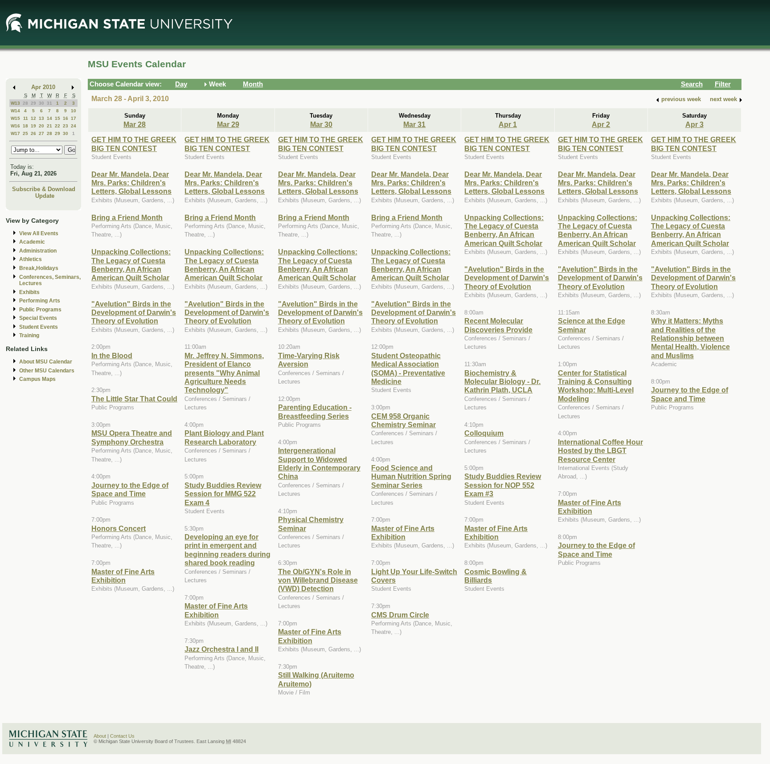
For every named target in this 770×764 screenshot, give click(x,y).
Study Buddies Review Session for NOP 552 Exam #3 (502, 485)
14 (49, 118)
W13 (15, 103)
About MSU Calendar (45, 362)
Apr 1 (508, 124)
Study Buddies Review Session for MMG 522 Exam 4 (222, 494)
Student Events (38, 327)
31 (49, 103)
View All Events (38, 233)
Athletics (30, 259)
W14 (15, 110)
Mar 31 (414, 124)
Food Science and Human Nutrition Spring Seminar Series (411, 476)
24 (73, 125)
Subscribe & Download (43, 189)
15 (57, 118)
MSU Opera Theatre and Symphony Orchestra (131, 437)
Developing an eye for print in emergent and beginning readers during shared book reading (227, 550)
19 (33, 125)
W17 (15, 133)
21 (49, 125)
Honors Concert (118, 528)
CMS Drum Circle (400, 615)
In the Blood (111, 355)
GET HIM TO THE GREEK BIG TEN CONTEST (133, 143)
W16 (15, 125)
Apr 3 (694, 124)
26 (33, 133)
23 (65, 125)
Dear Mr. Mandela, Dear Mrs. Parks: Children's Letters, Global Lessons (131, 183)
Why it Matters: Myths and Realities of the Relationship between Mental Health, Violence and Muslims (690, 338)
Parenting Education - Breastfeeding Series (315, 411)
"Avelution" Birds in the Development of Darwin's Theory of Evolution (133, 312)
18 (25, 125)
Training (29, 335)
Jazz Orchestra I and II (221, 649)
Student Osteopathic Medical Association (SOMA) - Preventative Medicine (408, 368)
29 (33, 103)
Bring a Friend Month (127, 217)
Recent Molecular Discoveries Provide (498, 325)
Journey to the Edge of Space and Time (129, 489)
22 (57, 125)
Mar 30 (321, 124)
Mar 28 (134, 124)
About (100, 736)
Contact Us (122, 736)
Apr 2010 (43, 87)
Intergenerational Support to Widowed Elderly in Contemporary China (319, 463)
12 (33, 118)
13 (41, 118)
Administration (38, 251)
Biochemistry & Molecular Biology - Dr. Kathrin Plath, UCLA (502, 381)
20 (41, 125)
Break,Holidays (38, 268)
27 (41, 133)
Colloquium (484, 433)
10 (73, 110)
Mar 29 (228, 124)
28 (25, 103)
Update (44, 195)
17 (73, 118)
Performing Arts (39, 301)
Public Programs (40, 309)
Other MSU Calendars (46, 371)
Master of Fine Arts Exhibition (123, 576)
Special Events (38, 318)
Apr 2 (601, 124)
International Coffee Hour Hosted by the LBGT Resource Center (600, 450)
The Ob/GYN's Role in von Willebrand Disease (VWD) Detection (318, 580)
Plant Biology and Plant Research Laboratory (224, 437)
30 (41, 103)
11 (25, 118)
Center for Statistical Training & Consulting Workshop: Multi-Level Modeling (596, 386)
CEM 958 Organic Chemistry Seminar (403, 420)
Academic (32, 242)
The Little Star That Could (134, 399)
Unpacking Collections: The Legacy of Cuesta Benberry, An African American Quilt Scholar (131, 265)
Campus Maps (37, 379)
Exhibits (29, 292)
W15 (15, 118)
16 (65, 118)
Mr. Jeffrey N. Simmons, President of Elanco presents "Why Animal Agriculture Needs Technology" (224, 372)
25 (25, 133)
